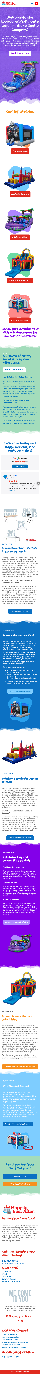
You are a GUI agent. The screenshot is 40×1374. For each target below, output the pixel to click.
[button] (32, 3)
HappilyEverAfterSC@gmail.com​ (13, 1263)
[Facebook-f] (18, 1321)
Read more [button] (11, 490)
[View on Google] (5, 477)
